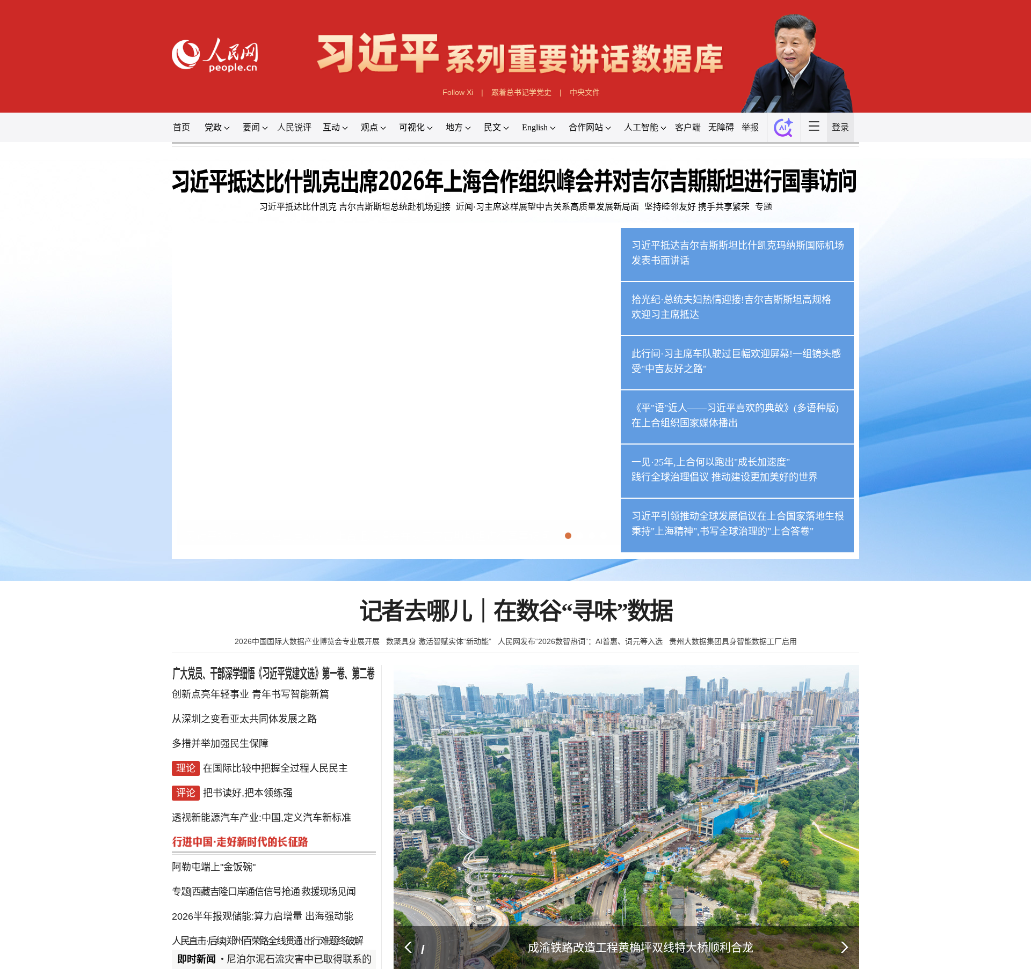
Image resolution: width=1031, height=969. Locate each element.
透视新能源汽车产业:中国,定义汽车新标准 (261, 805)
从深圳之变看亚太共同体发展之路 (244, 719)
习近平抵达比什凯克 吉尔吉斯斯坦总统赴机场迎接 (355, 206)
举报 (750, 127)
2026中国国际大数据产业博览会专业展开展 (307, 641)
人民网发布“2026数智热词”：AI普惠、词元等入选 (580, 641)
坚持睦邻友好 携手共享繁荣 (697, 206)
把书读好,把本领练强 (248, 784)
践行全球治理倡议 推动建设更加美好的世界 (724, 477)
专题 (763, 206)
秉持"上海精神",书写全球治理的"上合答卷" (722, 531)
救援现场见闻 (328, 869)
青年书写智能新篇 (290, 698)
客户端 (688, 127)
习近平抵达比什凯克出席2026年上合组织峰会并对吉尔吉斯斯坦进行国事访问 (367, 536)
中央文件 (585, 92)
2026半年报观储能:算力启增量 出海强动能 (262, 891)
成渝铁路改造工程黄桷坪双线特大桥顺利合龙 (640, 947)
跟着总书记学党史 (521, 92)
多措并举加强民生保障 (220, 741)
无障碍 (721, 127)
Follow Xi (457, 92)
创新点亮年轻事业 (210, 698)
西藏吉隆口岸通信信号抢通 (245, 869)
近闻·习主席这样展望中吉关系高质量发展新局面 (547, 206)
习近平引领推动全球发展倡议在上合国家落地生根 (737, 516)
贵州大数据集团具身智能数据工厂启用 (733, 641)
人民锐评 (294, 127)
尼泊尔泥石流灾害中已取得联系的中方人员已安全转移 (336, 959)
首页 (181, 127)
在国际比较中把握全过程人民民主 (275, 762)
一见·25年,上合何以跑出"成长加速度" (710, 462)
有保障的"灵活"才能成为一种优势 (293, 934)
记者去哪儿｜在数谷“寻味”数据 (515, 611)
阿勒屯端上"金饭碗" (214, 848)
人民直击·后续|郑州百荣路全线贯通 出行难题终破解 (267, 912)
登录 (840, 127)
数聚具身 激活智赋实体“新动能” (438, 641)
